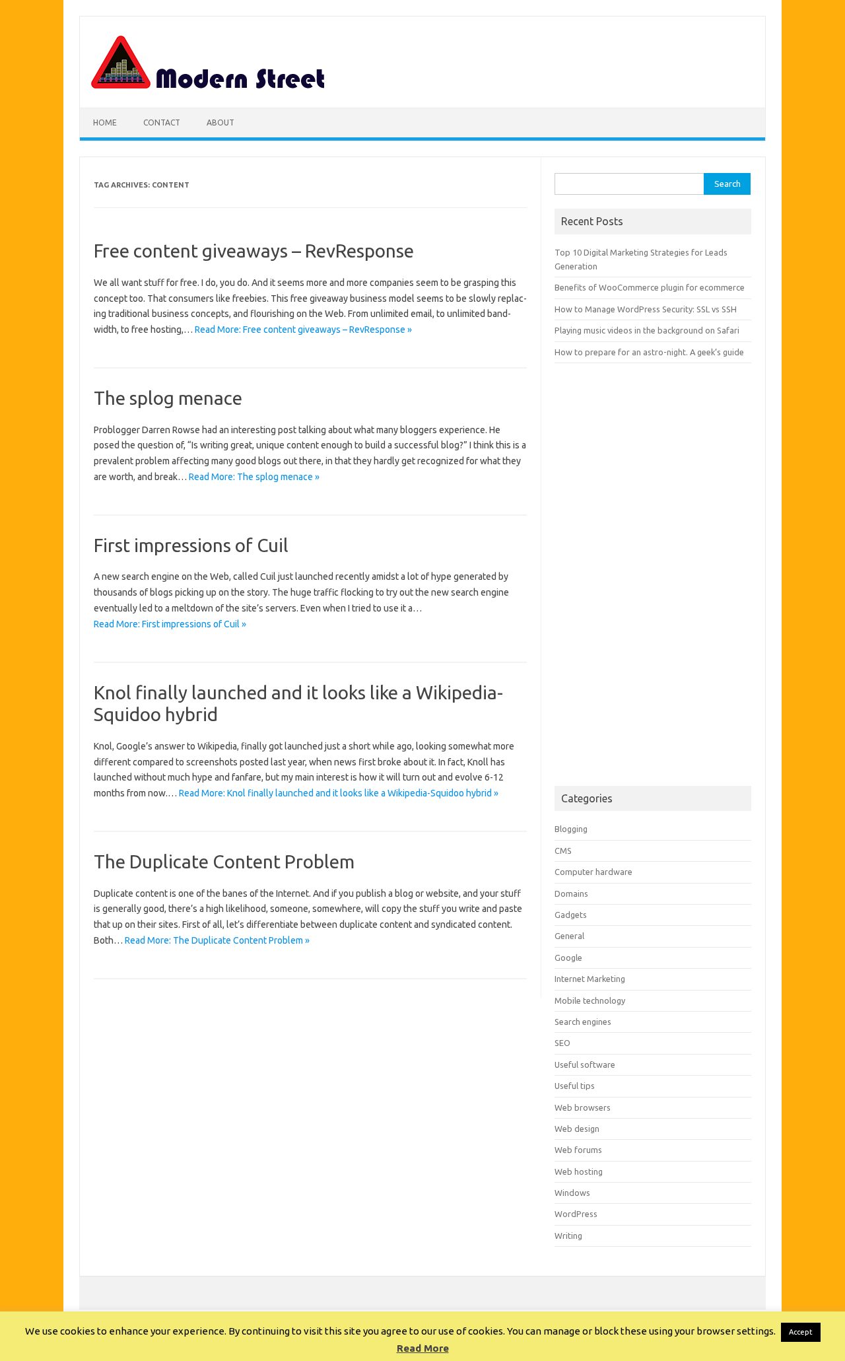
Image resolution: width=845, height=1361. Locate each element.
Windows (572, 1192)
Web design (577, 1128)
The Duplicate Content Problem (224, 861)
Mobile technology (590, 1000)
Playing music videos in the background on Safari (647, 330)
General (569, 935)
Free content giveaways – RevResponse (254, 250)
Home (105, 122)
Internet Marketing (590, 978)
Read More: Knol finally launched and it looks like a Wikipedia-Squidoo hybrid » (338, 793)
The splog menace (168, 398)
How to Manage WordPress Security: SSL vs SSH (646, 309)
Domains (571, 893)
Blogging (571, 828)
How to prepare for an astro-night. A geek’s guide (649, 352)
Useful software (585, 1064)
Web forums (578, 1149)
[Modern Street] (208, 85)
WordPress (576, 1213)
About (220, 122)
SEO (562, 1042)
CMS (563, 850)
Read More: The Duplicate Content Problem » (217, 940)
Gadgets (571, 914)
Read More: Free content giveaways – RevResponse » (303, 329)
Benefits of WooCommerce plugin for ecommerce (650, 287)
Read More (423, 1348)
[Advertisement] (653, 574)
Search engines (583, 1021)
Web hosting (579, 1171)
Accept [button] (801, 1332)
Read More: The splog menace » (254, 476)
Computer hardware (593, 871)
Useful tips (575, 1085)
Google (568, 957)
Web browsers (583, 1107)
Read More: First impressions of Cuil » (170, 624)
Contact (161, 122)
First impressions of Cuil (191, 545)
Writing (568, 1235)
